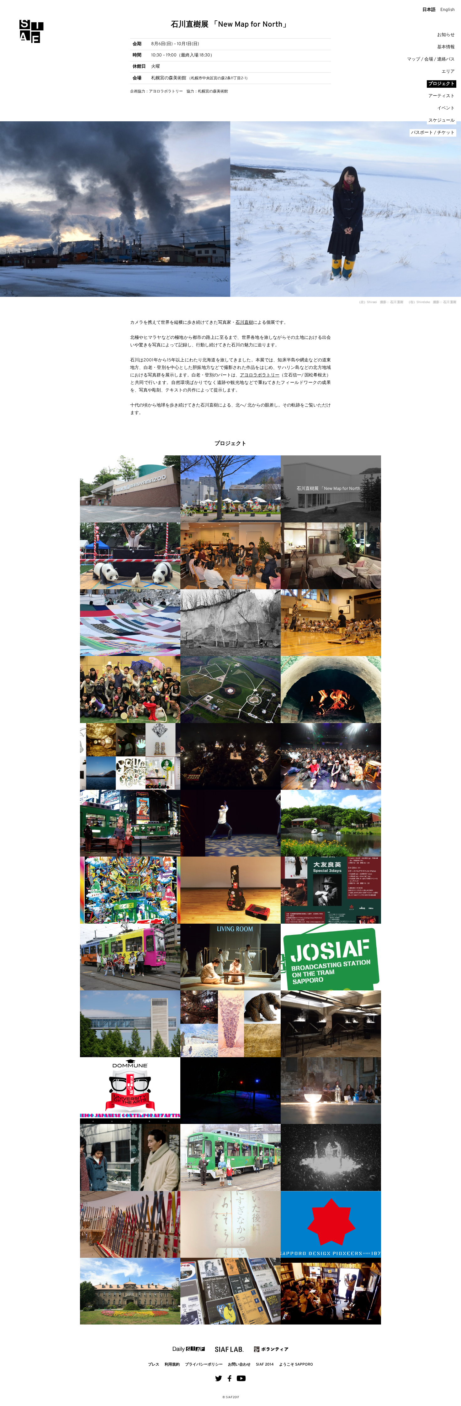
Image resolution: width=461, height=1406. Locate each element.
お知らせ (446, 35)
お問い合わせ (239, 1365)
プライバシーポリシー (204, 1365)
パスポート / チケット (433, 132)
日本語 (429, 10)
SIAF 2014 (265, 1365)
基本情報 (446, 47)
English (447, 10)
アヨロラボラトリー (259, 375)
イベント (446, 108)
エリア (448, 71)
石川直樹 (244, 322)
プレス (153, 1365)
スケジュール (441, 120)
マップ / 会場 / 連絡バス (431, 59)
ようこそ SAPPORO (296, 1365)
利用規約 (172, 1365)
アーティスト (441, 96)
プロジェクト (441, 83)
